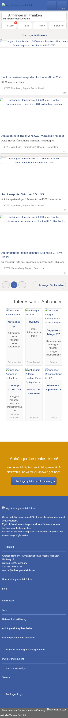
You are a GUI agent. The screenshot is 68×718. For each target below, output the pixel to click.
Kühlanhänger (14, 323)
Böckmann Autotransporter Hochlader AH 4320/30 (32, 77)
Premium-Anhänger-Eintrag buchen (25, 649)
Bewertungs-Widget (16, 668)
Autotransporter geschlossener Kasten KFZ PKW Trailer (31, 255)
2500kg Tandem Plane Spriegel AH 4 (34, 392)
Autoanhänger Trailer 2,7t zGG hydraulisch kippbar (32, 135)
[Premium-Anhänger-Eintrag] (61, 304)
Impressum (8, 600)
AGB (4, 609)
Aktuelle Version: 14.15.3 (13, 715)
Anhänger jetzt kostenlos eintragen (35, 481)
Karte (26, 25)
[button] (6, 284)
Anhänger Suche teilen (51, 285)
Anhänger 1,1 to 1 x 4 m (14, 388)
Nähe (41, 25)
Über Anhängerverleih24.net (17, 579)
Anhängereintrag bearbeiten (17, 628)
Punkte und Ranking (13, 658)
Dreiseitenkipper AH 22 (53, 387)
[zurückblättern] (8, 56)
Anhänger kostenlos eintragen (18, 637)
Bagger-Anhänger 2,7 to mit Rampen (53, 333)
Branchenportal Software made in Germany (23, 710)
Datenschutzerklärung (14, 619)
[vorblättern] (59, 56)
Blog (4, 588)
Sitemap (6, 677)
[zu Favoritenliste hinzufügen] (4, 43)
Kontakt (9, 546)
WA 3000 (34, 321)
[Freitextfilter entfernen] (52, 5)
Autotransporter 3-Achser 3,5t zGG (22, 194)
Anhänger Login (14, 694)
